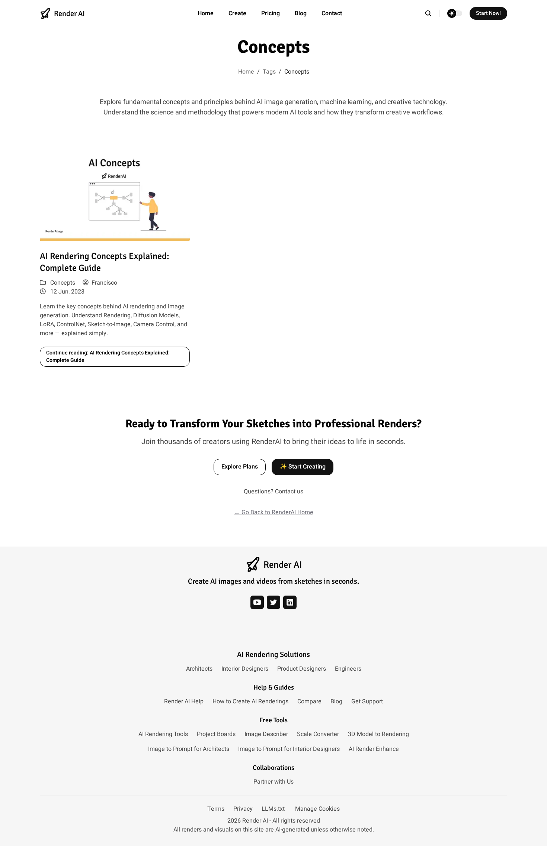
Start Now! (488, 13)
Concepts (62, 282)
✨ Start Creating (302, 466)
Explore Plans (239, 466)
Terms (215, 808)
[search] (432, 13)
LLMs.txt (273, 808)
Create (237, 13)
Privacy (243, 808)
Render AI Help (184, 701)
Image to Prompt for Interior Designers (289, 749)
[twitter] (273, 602)
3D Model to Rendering (378, 734)
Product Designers (301, 668)
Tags (269, 71)
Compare (309, 701)
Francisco (104, 282)
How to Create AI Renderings (250, 701)
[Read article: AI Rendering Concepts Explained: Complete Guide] (115, 194)
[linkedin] (290, 602)
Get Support (367, 701)
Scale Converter (318, 734)
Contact (332, 13)
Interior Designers (244, 668)
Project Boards (216, 734)
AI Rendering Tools (163, 734)
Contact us (289, 491)
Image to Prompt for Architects (188, 749)
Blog (301, 13)
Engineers (348, 668)
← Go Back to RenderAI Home (273, 512)
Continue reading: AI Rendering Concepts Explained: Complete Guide (108, 356)
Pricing (270, 13)
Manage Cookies (317, 808)
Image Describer (266, 734)
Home (206, 13)
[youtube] (257, 602)
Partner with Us (273, 781)
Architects (199, 668)
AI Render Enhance (374, 749)
